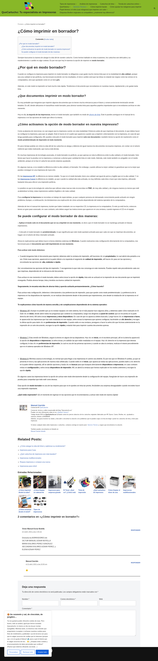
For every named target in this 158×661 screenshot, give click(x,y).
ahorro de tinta (94, 115)
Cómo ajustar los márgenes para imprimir (125, 7)
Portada (20, 24)
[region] (28, 634)
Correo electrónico (68, 599)
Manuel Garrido (38, 405)
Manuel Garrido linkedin (38, 431)
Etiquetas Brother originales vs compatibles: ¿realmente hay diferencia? (87, 12)
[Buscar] (154, 8)
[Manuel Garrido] (23, 411)
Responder (135, 530)
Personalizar (13, 652)
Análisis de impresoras (88, 4)
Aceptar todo (42, 652)
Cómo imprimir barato (99, 7)
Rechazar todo (28, 652)
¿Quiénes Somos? (63, 412)
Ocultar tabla (48, 39)
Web (101, 599)
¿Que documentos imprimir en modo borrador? (37, 46)
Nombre (25, 599)
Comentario (27, 608)
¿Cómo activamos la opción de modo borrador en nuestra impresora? (45, 49)
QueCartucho (44, 407)
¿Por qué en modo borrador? (29, 44)
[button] (69, 6)
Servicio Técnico (93, 425)
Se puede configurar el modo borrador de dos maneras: (40, 52)
